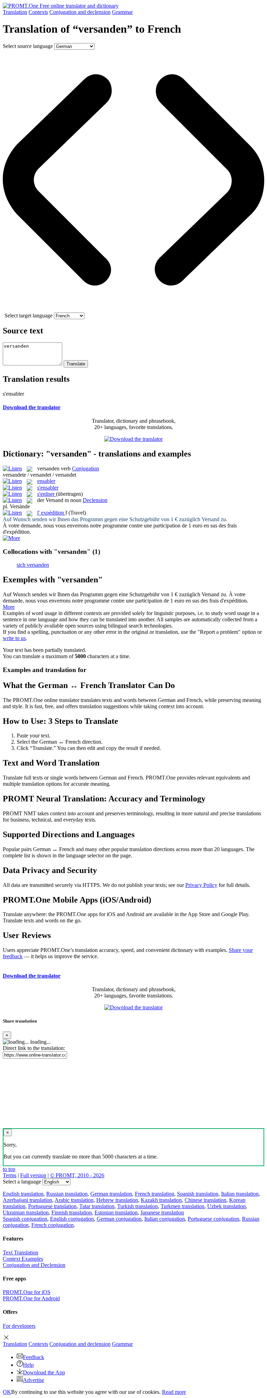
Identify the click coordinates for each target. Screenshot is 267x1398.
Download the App (44, 1372)
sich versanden (33, 565)
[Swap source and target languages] (133, 309)
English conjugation (72, 1219)
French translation (154, 1194)
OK (7, 1392)
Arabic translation (74, 1200)
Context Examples (23, 1259)
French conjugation (52, 1225)
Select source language (28, 46)
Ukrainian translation (26, 1212)
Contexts (38, 12)
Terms (9, 1175)
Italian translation (240, 1194)
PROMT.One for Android (31, 1298)
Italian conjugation (164, 1219)
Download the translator (31, 407)
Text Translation (20, 1252)
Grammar (122, 12)
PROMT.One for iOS (26, 1292)
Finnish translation (71, 1212)
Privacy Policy (201, 885)
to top (9, 1169)
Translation (15, 12)
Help (28, 1365)
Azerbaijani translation (27, 1200)
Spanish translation (197, 1194)
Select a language (22, 1182)
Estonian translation (116, 1212)
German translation (111, 1194)
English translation (23, 1194)
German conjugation (119, 1219)
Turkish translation (137, 1206)
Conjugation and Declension (34, 1265)
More (9, 607)
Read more (174, 1392)
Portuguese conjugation (213, 1219)
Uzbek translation (226, 1206)
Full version (33, 1175)
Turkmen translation (182, 1206)
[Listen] (12, 468)
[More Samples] (11, 538)
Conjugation (80, 12)
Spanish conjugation (25, 1219)
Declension (95, 500)
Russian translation (67, 1194)
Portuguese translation (52, 1206)
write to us (14, 638)
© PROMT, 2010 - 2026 (77, 1175)
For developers (19, 1326)
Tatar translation (96, 1206)
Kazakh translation (161, 1200)
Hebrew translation (117, 1200)
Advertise (33, 1380)
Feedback (33, 1357)
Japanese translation (162, 1212)
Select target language (28, 315)
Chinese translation (205, 1200)
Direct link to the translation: (34, 1048)
